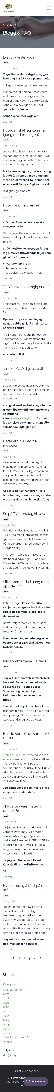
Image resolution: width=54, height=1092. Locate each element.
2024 (6, 1024)
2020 (6, 1007)
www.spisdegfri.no (22, 418)
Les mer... (8, 121)
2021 (6, 1011)
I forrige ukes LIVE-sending (20, 754)
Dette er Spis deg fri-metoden (20, 443)
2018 (6, 62)
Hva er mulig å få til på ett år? (24, 888)
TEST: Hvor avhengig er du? (26, 287)
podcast (8, 1041)
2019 (6, 1002)
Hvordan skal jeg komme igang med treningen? (24, 132)
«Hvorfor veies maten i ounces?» (22, 808)
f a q (6, 1033)
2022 (6, 1015)
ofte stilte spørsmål (16, 1037)
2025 (6, 1028)
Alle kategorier (12, 989)
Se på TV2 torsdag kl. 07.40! (25, 514)
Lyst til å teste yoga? (19, 57)
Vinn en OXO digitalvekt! (23, 369)
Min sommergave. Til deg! (24, 661)
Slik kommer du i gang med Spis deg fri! (26, 584)
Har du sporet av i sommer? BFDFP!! (26, 736)
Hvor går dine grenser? (22, 205)
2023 (6, 1020)
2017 (6, 994)
